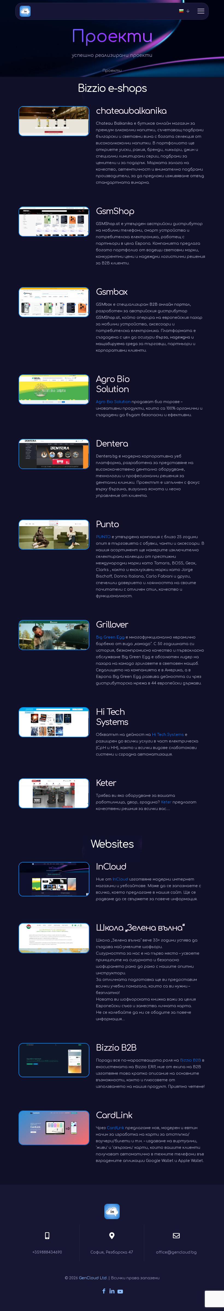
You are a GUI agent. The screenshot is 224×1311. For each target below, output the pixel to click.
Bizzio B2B (190, 1060)
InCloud (120, 879)
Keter (166, 802)
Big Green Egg (110, 637)
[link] (54, 121)
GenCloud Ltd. (93, 1278)
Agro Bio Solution (113, 402)
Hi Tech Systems (168, 735)
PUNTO (103, 537)
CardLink (115, 1128)
